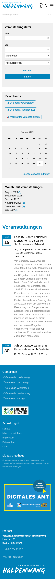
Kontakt (6, 428)
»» (42, 132)
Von (7, 33)
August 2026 (27, 132)
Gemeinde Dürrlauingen (17, 382)
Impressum (8, 437)
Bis (6, 44)
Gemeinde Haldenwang (17, 377)
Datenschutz (9, 442)
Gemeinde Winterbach (17, 388)
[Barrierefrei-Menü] (41, 5)
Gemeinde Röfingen (15, 398)
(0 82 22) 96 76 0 (14, 549)
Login (5, 446)
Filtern (27, 76)
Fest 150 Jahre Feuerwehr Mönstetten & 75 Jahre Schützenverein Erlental (30, 240)
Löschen (27, 70)
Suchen (46, 5)
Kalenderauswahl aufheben (36, 174)
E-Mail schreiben (14, 557)
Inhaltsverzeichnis (12, 433)
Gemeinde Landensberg (17, 393)
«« (12, 132)
